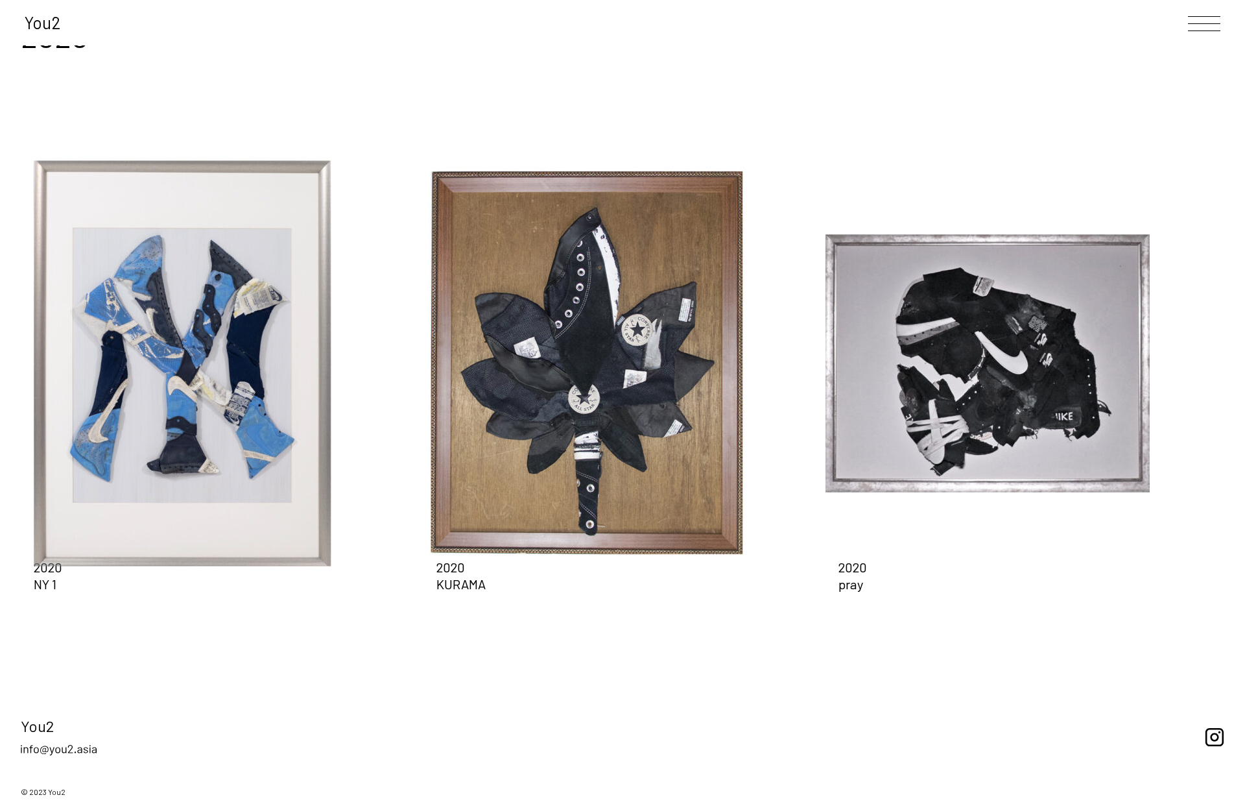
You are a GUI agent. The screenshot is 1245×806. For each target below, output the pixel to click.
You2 (43, 22)
